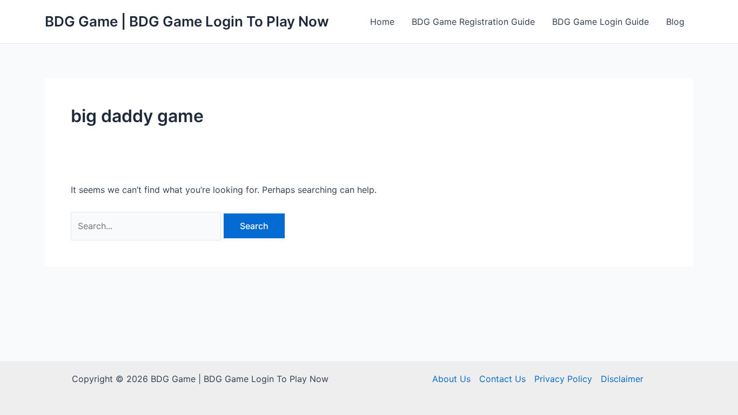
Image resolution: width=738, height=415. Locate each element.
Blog (675, 21)
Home (382, 21)
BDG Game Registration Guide (473, 21)
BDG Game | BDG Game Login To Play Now (187, 21)
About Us (451, 378)
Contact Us (502, 378)
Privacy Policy (563, 378)
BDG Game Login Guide (600, 21)
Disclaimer (622, 378)
